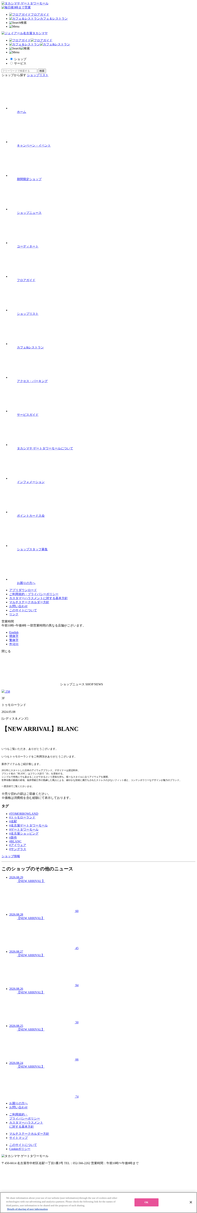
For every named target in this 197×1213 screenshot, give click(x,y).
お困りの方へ (18, 1103)
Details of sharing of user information (27, 1209)
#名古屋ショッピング (23, 833)
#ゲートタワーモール (23, 829)
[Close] (191, 1202)
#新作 (13, 837)
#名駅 (13, 821)
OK (146, 1202)
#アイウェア (17, 845)
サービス (20, 63)
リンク (13, 614)
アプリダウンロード (23, 590)
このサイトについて (23, 610)
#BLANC (15, 841)
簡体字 (13, 636)
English (13, 632)
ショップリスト (37, 75)
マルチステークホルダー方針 (29, 602)
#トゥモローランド (22, 817)
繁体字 (13, 640)
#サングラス (17, 849)
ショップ (20, 59)
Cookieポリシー (19, 1149)
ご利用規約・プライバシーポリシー (33, 594)
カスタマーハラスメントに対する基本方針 (38, 598)
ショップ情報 (11, 856)
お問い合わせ (18, 606)
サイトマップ (18, 1137)
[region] (98, 1202)
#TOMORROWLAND (23, 813)
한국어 (13, 644)
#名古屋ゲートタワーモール (28, 825)
